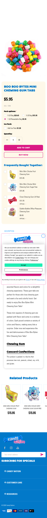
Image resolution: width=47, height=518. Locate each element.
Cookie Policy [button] (19, 257)
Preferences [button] (34, 260)
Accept (23, 265)
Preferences (23, 270)
